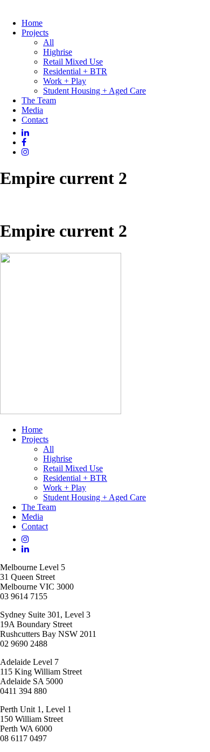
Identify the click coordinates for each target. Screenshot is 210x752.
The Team (39, 100)
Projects (35, 32)
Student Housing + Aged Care (94, 90)
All (48, 42)
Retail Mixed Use (73, 61)
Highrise (57, 51)
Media (32, 110)
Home (32, 22)
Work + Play (64, 81)
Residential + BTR (75, 71)
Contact (35, 119)
